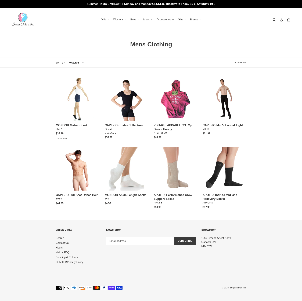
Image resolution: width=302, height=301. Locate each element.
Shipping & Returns (67, 257)
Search (60, 237)
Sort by (60, 63)
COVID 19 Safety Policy (69, 262)
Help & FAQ (62, 252)
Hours (59, 247)
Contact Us (62, 242)
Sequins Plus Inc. (238, 288)
